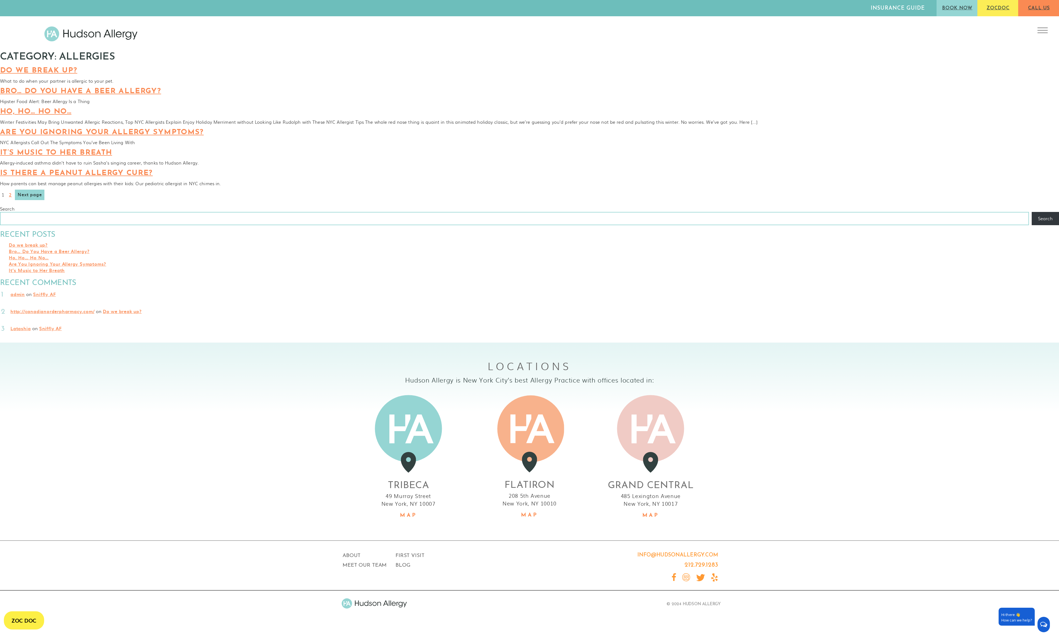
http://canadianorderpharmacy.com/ (52, 311)
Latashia (20, 328)
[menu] (1042, 30)
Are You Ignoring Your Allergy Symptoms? (102, 132)
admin (17, 294)
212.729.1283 (701, 565)
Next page (30, 194)
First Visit (409, 555)
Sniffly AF (44, 294)
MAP (408, 515)
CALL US (1039, 8)
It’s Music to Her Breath (56, 153)
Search (7, 209)
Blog (402, 565)
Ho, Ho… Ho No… (35, 111)
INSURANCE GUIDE (898, 8)
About (351, 555)
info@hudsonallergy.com (677, 555)
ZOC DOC (24, 620)
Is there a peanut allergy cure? (76, 173)
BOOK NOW (957, 8)
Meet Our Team (365, 565)
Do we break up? (38, 70)
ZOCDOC (997, 8)
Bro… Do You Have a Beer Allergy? (80, 91)
